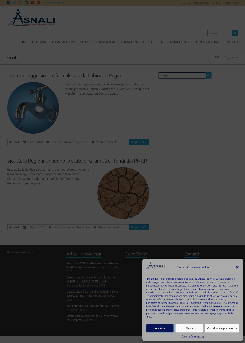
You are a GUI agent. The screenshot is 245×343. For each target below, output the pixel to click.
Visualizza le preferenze (222, 328)
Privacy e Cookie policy (192, 336)
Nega (189, 328)
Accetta (160, 328)
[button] (237, 267)
